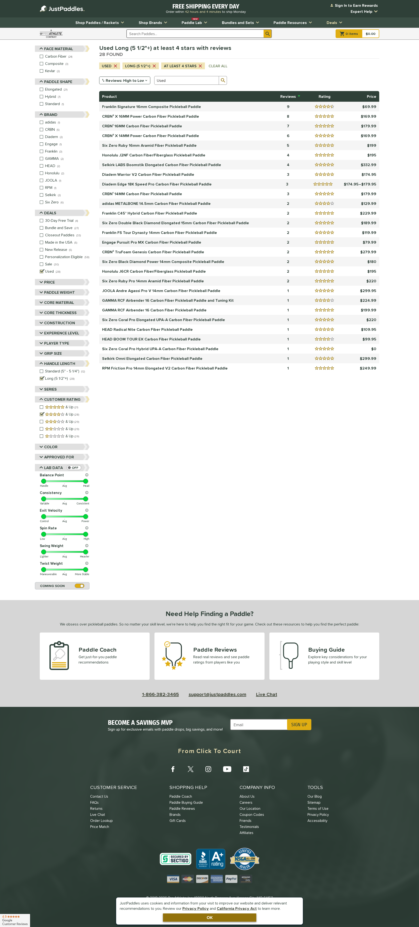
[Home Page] (62, 8)
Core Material (59, 302)
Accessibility (317, 820)
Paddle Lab (192, 21)
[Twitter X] (190, 769)
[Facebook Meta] (173, 769)
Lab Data (53, 467)
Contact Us (99, 796)
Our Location (250, 808)
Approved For (59, 457)
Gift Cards (177, 820)
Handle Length (59, 363)
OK (210, 917)
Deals (332, 22)
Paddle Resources (290, 22)
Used (107, 66)
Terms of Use (318, 808)
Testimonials (249, 826)
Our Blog (314, 796)
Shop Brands (150, 22)
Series (50, 389)
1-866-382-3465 (160, 694)
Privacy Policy (195, 908)
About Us (247, 796)
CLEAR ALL (218, 66)
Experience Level (61, 333)
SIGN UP (299, 724)
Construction (59, 323)
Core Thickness (60, 313)
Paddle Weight (59, 292)
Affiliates (246, 832)
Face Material (58, 49)
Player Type (56, 343)
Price (49, 282)
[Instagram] (208, 769)
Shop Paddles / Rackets (97, 22)
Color (50, 447)
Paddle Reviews (182, 808)
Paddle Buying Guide (186, 802)
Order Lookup (101, 820)
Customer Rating (62, 399)
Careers (246, 802)
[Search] (268, 33)
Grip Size (53, 353)
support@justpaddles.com (217, 694)
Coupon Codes (252, 814)
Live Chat (266, 694)
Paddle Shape (58, 82)
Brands (175, 814)
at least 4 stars (180, 66)
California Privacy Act (237, 908)
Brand (50, 114)
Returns (96, 808)
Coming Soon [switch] (52, 585)
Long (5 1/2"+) (137, 66)
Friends (245, 820)
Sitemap (314, 802)
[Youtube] (227, 769)
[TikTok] (246, 769)
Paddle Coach (180, 796)
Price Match (99, 826)
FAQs (94, 802)
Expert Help (361, 11)
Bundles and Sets (238, 22)
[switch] (74, 467)
